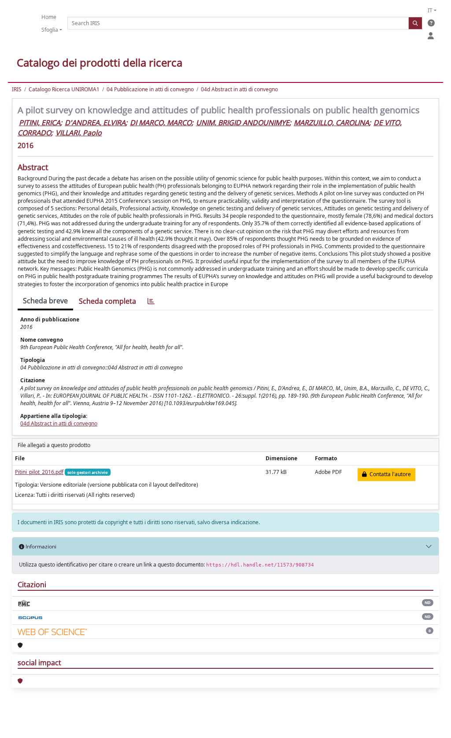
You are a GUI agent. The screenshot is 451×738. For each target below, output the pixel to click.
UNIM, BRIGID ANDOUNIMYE (242, 122)
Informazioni (40, 546)
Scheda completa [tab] (107, 301)
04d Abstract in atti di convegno (239, 89)
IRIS (17, 89)
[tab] (151, 301)
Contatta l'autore (389, 474)
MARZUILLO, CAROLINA (331, 122)
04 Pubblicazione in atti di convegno (150, 89)
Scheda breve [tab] (45, 301)
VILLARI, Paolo (78, 133)
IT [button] (430, 10)
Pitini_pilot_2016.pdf (39, 472)
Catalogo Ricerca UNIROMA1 (64, 89)
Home (48, 17)
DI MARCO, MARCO (161, 122)
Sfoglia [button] (49, 30)
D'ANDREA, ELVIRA (95, 122)
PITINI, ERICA (39, 122)
